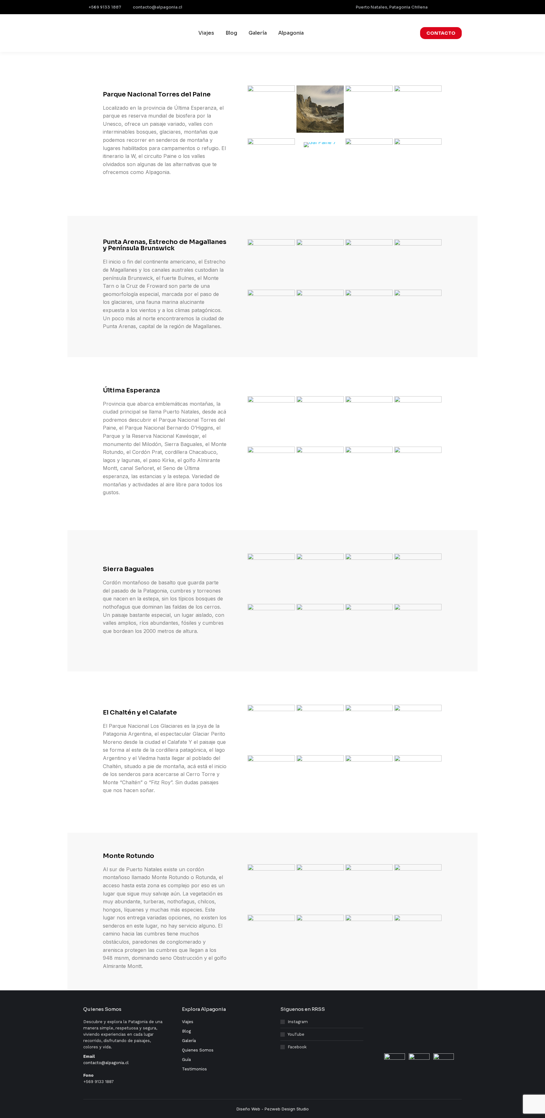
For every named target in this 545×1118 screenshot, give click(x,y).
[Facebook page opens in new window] (438, 7)
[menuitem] (206, 33)
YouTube (296, 1034)
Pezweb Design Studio (287, 1108)
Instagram (298, 1021)
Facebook (297, 1047)
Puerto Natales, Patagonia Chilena (392, 7)
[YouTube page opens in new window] (458, 7)
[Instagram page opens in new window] (448, 7)
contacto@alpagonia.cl (157, 7)
